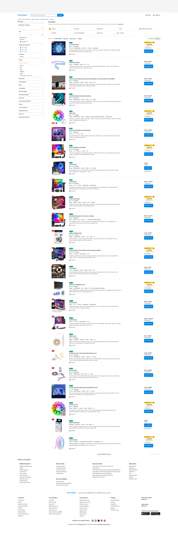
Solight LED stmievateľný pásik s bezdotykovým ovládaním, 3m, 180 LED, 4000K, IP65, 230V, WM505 (92, 79)
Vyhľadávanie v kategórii (24, 25)
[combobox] (43, 15)
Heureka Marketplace (84, 506)
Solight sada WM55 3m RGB (75, 233)
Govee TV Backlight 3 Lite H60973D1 (77, 147)
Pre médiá (20, 508)
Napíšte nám (144, 499)
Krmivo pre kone (23, 473)
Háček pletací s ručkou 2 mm (99, 477)
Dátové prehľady (83, 510)
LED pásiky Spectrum (60, 470)
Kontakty (20, 502)
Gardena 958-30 (96, 468)
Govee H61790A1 (73, 370)
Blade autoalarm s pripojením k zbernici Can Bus (103, 475)
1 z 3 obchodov (147, 253)
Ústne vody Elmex (23, 475)
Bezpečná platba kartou (54, 512)
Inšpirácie (113, 508)
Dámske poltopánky (24, 470)
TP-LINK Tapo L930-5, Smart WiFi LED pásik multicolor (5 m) (83, 353)
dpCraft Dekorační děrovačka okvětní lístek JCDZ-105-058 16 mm (106, 470)
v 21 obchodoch (147, 389)
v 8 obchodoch (147, 217)
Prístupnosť (20, 516)
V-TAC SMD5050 (72, 268)
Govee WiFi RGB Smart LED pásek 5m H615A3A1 (80, 96)
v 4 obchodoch (147, 269)
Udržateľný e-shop (115, 510)
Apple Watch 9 (132, 468)
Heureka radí (51, 504)
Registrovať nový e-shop (85, 502)
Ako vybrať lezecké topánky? (62, 485)
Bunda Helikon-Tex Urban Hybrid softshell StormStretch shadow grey (107, 471)
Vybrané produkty (97, 464)
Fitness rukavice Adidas (25, 482)
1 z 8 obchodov (147, 202)
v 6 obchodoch (147, 320)
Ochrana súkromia (52, 510)
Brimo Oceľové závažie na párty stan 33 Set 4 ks (103, 466)
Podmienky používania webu (104, 524)
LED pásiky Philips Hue (61, 468)
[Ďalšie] (159, 454)
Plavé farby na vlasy (24, 479)
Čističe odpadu (23, 471)
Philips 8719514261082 (74, 422)
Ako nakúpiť (51, 500)
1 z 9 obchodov (147, 408)
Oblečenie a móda (133, 479)
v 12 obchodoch (147, 234)
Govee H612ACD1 (73, 302)
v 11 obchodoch (147, 97)
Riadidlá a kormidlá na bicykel (26, 466)
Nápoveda (82, 516)
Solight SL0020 (72, 336)
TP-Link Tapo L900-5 (74, 44)
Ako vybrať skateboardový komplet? (64, 483)
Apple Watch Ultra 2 (133, 470)
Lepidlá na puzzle (23, 480)
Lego (130, 473)
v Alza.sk (146, 165)
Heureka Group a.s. (82, 524)
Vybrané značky (60, 464)
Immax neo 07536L (73, 440)
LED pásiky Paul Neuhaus (61, 471)
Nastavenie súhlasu (53, 508)
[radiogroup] (31, 49)
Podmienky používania (22, 504)
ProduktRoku (113, 504)
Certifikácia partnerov (115, 506)
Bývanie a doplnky (26, 19)
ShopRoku (113, 502)
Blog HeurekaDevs (22, 512)
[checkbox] (19, 37)
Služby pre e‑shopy (84, 504)
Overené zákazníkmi (115, 500)
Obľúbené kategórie (25, 464)
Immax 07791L (72, 113)
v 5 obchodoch (147, 371)
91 (157, 454)
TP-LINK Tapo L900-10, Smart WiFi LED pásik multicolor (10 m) (83, 387)
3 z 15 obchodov (147, 288)
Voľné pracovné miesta (23, 506)
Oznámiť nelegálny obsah (23, 514)
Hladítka (21, 468)
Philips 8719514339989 (74, 199)
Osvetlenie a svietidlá (35, 19)
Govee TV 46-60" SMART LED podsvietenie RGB (80, 130)
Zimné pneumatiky (133, 475)
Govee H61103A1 (73, 164)
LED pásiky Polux (59, 473)
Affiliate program (83, 512)
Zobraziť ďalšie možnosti (25, 75)
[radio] (19, 47)
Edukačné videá (83, 514)
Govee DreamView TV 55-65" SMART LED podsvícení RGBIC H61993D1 (85, 250)
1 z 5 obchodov (147, 116)
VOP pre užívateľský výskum (55, 514)
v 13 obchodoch (147, 80)
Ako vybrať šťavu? (60, 481)
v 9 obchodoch (147, 183)
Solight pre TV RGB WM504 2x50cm (77, 284)
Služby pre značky (83, 508)
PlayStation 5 (132, 471)
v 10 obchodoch (147, 303)
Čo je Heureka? (21, 500)
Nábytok (131, 477)
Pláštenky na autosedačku (25, 477)
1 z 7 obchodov (147, 150)
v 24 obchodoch (147, 354)
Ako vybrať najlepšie (61, 479)
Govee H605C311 (73, 181)
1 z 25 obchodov (147, 48)
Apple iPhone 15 (132, 466)
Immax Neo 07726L (73, 404)
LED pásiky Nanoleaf (60, 466)
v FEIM (145, 422)
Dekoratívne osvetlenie (44, 19)
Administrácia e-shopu (84, 500)
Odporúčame (132, 464)
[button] (29, 27)
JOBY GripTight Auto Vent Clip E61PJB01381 (102, 473)
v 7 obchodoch (147, 63)
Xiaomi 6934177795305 (74, 62)
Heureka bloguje (21, 510)
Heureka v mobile (52, 502)
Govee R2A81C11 (73, 319)
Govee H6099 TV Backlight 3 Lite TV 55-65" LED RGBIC (81, 216)
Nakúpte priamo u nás (53, 506)
